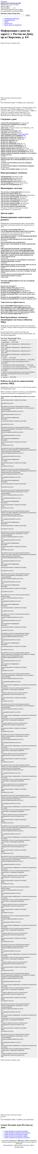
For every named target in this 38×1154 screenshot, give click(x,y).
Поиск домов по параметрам (12, 25)
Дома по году (8, 23)
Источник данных (19, 1147)
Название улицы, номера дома (10, 13)
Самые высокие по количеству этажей (15, 1134)
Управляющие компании (11, 18)
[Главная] (4, 1)
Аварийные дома (9, 20)
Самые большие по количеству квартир (16, 1131)
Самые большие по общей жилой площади (17, 1132)
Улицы (6, 21)
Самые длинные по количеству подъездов (17, 1137)
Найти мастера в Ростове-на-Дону (11, 98)
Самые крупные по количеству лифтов (16, 1136)
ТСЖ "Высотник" (23, 134)
